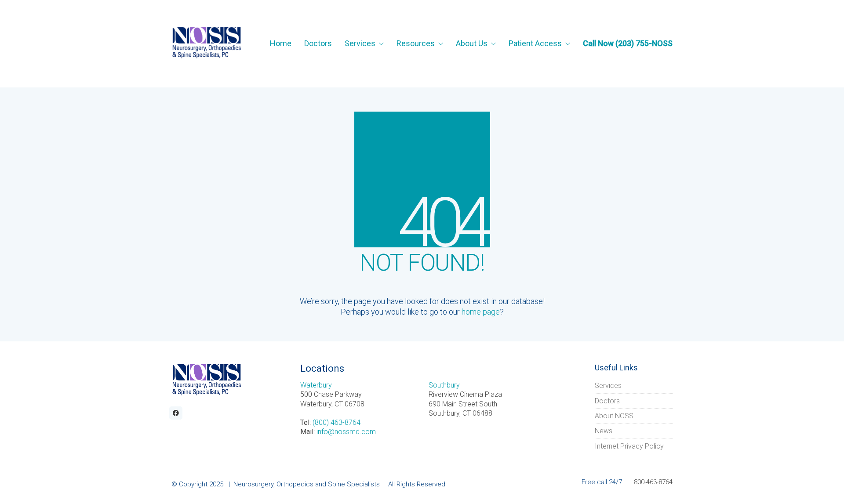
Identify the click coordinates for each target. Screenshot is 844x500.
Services (608, 385)
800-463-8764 (653, 482)
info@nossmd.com (346, 432)
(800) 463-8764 (336, 422)
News (603, 431)
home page (481, 311)
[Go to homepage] (206, 43)
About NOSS (614, 416)
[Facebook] (175, 413)
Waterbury (316, 385)
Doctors (607, 401)
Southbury (444, 385)
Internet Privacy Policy (629, 446)
